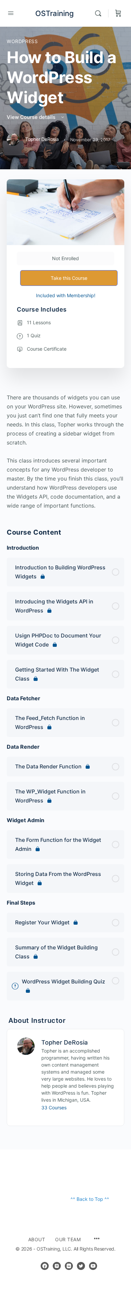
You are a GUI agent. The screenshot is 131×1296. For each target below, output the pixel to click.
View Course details (32, 117)
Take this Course (69, 278)
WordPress (22, 41)
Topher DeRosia (64, 1042)
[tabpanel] (65, 451)
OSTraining (54, 13)
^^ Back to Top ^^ (90, 1199)
